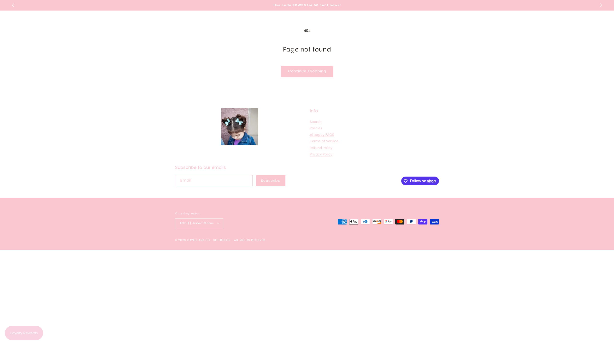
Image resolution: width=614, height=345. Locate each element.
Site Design (222, 240)
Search (316, 121)
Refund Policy (321, 147)
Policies (316, 128)
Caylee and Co (198, 240)
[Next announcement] (601, 5)
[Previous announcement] (13, 5)
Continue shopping (307, 71)
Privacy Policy (321, 154)
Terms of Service (324, 141)
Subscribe (271, 180)
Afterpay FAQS (322, 134)
